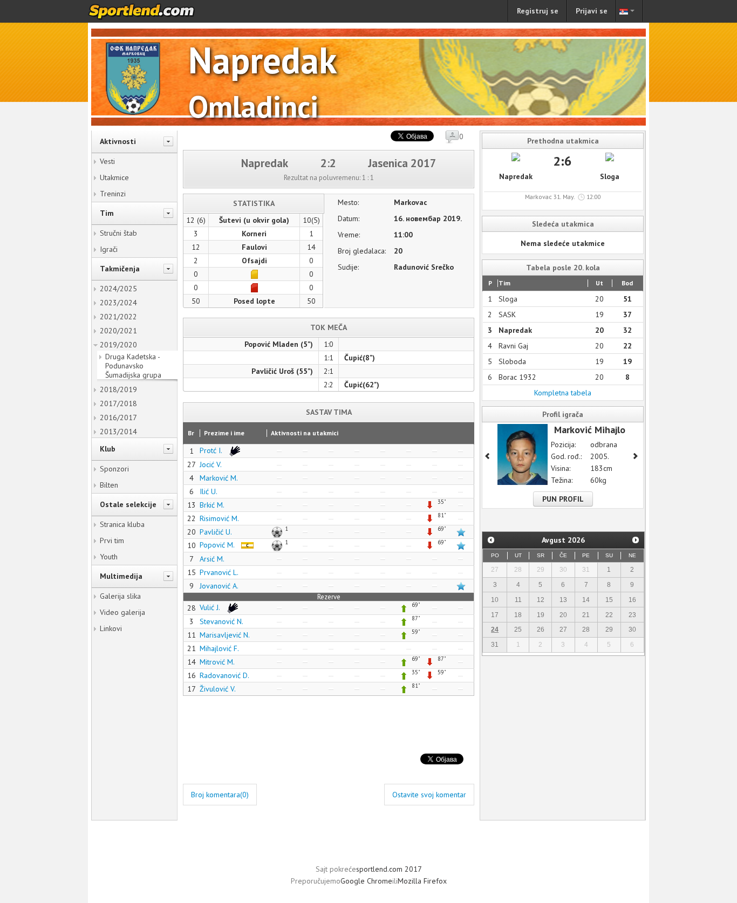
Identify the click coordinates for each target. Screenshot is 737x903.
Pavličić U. (216, 532)
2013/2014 (118, 431)
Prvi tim (112, 540)
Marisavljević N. (225, 635)
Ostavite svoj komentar (429, 794)
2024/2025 (118, 288)
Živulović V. (218, 689)
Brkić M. (212, 505)
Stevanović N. (221, 621)
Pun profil (563, 499)
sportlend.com (152, 11)
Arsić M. (212, 559)
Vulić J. (211, 607)
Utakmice (114, 177)
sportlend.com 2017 (389, 869)
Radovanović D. (224, 675)
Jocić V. (211, 464)
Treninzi (113, 194)
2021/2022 (118, 316)
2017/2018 (118, 403)
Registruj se (537, 11)
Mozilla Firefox (422, 881)
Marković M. (219, 478)
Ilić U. (208, 491)
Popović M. (218, 545)
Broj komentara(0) (220, 794)
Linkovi (111, 628)
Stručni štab (118, 233)
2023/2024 (118, 302)
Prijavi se (592, 11)
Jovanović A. (219, 586)
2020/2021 (118, 331)
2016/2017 (118, 417)
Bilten (109, 485)
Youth (109, 557)
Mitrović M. (217, 662)
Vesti (107, 161)
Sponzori (114, 469)
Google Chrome (366, 881)
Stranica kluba (122, 524)
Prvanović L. (219, 572)
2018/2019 (118, 389)
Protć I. (212, 450)
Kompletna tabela (562, 393)
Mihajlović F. (219, 648)
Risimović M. (219, 518)
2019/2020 (118, 345)
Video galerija (122, 612)
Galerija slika (120, 596)
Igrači (109, 249)
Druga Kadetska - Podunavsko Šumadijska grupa (133, 366)
